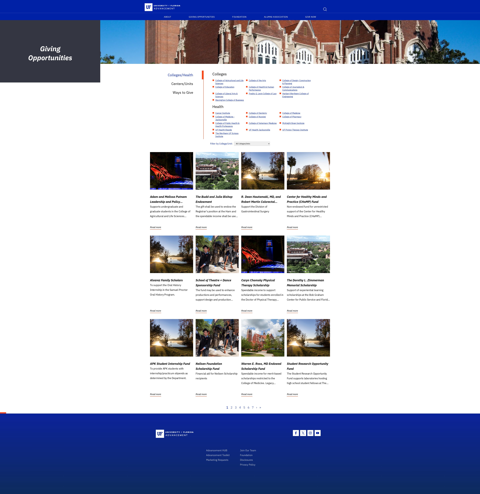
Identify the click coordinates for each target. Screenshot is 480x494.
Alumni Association (276, 16)
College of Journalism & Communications (293, 88)
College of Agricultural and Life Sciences (229, 82)
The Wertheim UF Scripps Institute (226, 135)
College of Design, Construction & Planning (296, 82)
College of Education (224, 87)
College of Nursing (257, 116)
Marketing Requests (217, 460)
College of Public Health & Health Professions (227, 124)
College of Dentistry (258, 113)
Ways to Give (183, 92)
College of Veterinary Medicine (263, 123)
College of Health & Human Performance (261, 88)
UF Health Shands (223, 130)
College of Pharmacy (291, 116)
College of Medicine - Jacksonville (224, 118)
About (167, 16)
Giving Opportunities (202, 16)
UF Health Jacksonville (259, 130)
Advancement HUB (216, 450)
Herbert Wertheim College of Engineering (295, 95)
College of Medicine (291, 113)
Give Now (310, 16)
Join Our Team (248, 450)
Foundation (239, 16)
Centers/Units (182, 83)
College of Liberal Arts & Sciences (226, 95)
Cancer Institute (222, 113)
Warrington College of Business (229, 100)
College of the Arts (257, 80)
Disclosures (246, 460)
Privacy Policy (247, 464)
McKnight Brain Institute (293, 123)
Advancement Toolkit (218, 455)
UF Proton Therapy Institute (295, 130)
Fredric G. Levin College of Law (262, 93)
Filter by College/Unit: (221, 143)
